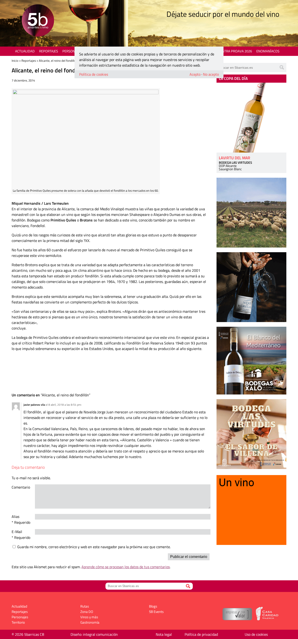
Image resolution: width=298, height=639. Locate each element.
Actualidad (25, 51)
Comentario (21, 487)
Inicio (15, 60)
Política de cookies (93, 74)
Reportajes (48, 51)
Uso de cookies (256, 634)
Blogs (153, 606)
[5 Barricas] (38, 21)
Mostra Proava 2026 (234, 51)
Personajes (72, 51)
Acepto (195, 74)
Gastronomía (89, 622)
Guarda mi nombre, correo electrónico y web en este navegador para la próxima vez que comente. (94, 547)
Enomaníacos (267, 51)
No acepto (211, 74)
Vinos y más (89, 617)
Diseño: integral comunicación (94, 634)
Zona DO (86, 611)
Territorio (18, 622)
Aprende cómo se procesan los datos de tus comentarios (125, 567)
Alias (15, 516)
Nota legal (164, 634)
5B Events (156, 611)
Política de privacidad (201, 634)
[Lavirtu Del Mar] (251, 118)
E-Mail (17, 531)
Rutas (84, 606)
